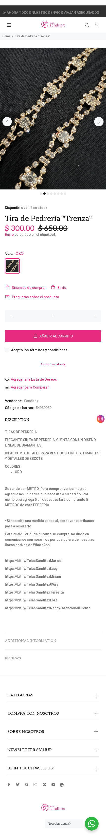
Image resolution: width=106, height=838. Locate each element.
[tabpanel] (53, 118)
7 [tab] (61, 193)
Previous (7, 121)
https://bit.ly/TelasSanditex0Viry (31, 584)
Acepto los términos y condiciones (39, 350)
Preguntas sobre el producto (35, 297)
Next (99, 121)
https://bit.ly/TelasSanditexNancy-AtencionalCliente (47, 608)
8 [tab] (65, 193)
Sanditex (31, 401)
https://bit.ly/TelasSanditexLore (31, 600)
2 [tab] (44, 193)
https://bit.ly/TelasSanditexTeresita (34, 592)
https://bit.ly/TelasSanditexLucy (31, 569)
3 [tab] (48, 193)
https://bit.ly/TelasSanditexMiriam (33, 576)
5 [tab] (54, 193)
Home (6, 36)
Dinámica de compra (28, 288)
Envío (9, 235)
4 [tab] (51, 193)
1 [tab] (41, 193)
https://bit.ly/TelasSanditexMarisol (33, 561)
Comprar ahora (53, 364)
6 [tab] (58, 193)
